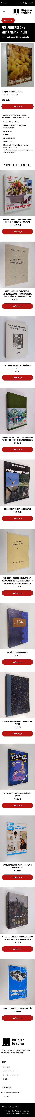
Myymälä (8, 20)
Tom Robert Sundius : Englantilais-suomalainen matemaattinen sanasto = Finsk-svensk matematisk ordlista (17, 580)
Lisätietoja (17, 106)
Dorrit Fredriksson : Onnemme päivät (17, 1008)
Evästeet (25, 1111)
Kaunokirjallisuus (11, 1071)
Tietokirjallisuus (17, 91)
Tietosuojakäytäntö (13, 1113)
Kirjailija (8, 1067)
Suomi (5, 3)
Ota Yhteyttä (16, 1111)
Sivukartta (25, 1113)
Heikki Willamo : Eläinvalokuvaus (17, 509)
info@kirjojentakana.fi (27, 3)
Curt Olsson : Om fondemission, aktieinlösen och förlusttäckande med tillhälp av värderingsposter (18, 294)
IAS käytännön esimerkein (17, 652)
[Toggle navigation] (4, 11)
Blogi (7, 1079)
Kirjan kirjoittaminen (12, 1075)
